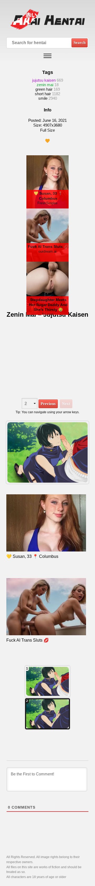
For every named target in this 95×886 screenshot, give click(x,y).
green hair (44, 89)
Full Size (47, 130)
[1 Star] (47, 141)
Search (80, 42)
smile (43, 98)
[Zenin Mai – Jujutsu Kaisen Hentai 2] (47, 681)
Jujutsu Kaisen (44, 80)
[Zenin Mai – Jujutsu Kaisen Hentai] (47, 713)
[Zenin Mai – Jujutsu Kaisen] (47, 452)
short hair (43, 93)
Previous (48, 404)
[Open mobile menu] (47, 56)
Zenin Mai (45, 84)
